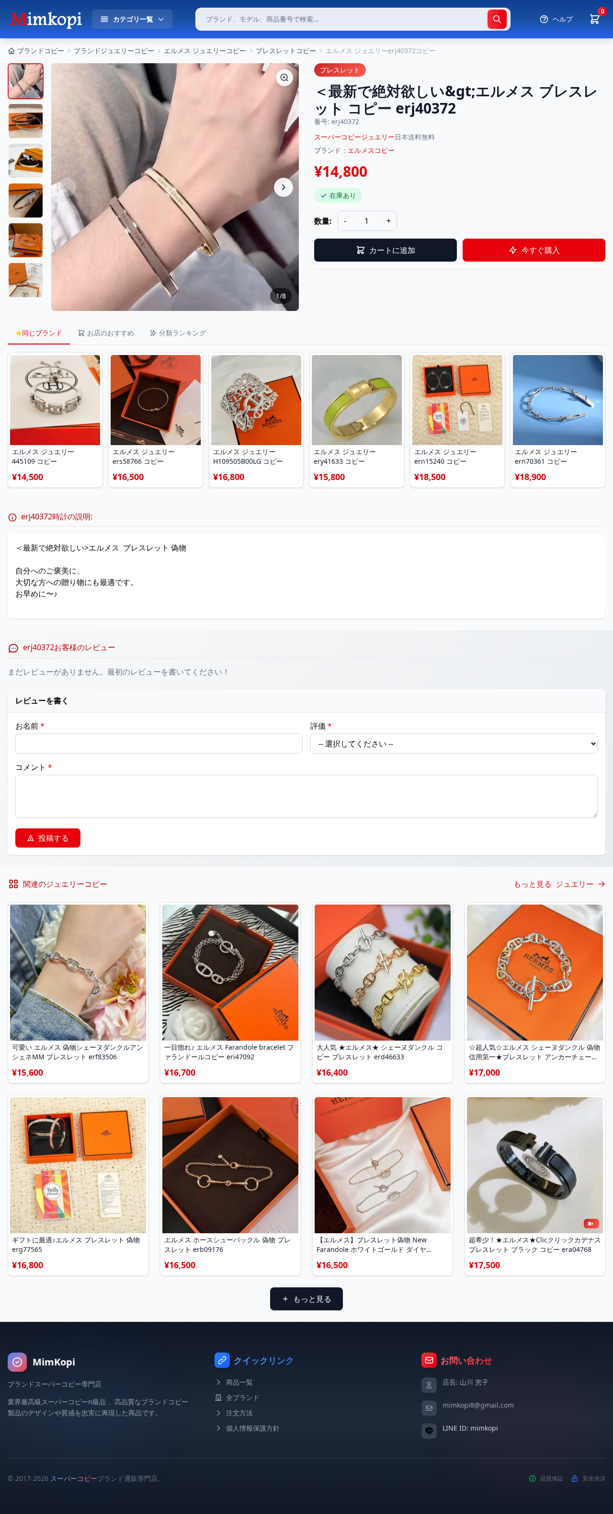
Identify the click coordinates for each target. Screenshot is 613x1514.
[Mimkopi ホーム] (46, 19)
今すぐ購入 (541, 250)
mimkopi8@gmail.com (478, 1405)
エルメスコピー (371, 150)
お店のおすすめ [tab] (110, 332)
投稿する (53, 838)
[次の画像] (283, 187)
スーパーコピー (73, 1478)
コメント (33, 767)
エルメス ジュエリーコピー (205, 50)
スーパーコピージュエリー (354, 136)
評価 (321, 726)
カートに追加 (392, 250)
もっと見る (312, 1299)
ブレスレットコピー (286, 50)
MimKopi (54, 1361)
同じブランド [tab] (38, 332)
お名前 (30, 726)
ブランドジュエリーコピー (114, 50)
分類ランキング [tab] (182, 332)
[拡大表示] (284, 77)
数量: (323, 221)
